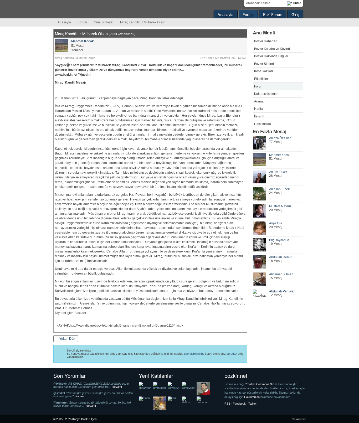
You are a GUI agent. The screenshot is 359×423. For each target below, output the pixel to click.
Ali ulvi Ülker (278, 172)
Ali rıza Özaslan (280, 138)
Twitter (252, 403)
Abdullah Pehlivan (282, 291)
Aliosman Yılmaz (281, 274)
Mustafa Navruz (280, 206)
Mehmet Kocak (279, 155)
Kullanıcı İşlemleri (266, 94)
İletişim (259, 116)
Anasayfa (225, 14)
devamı (117, 386)
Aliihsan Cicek (279, 189)
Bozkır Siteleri (264, 64)
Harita (258, 109)
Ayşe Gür (275, 223)
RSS (227, 403)
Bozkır (88, 9)
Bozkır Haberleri (265, 41)
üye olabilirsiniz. (194, 353)
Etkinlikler (261, 79)
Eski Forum (272, 14)
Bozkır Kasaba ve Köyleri (272, 49)
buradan (232, 353)
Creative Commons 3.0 (260, 384)
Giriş (295, 14)
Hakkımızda (262, 124)
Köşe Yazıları (263, 71)
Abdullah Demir (280, 257)
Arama (259, 101)
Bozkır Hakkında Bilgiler (271, 56)
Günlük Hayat (103, 22)
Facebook (239, 403)
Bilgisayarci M (279, 240)
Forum (248, 14)
